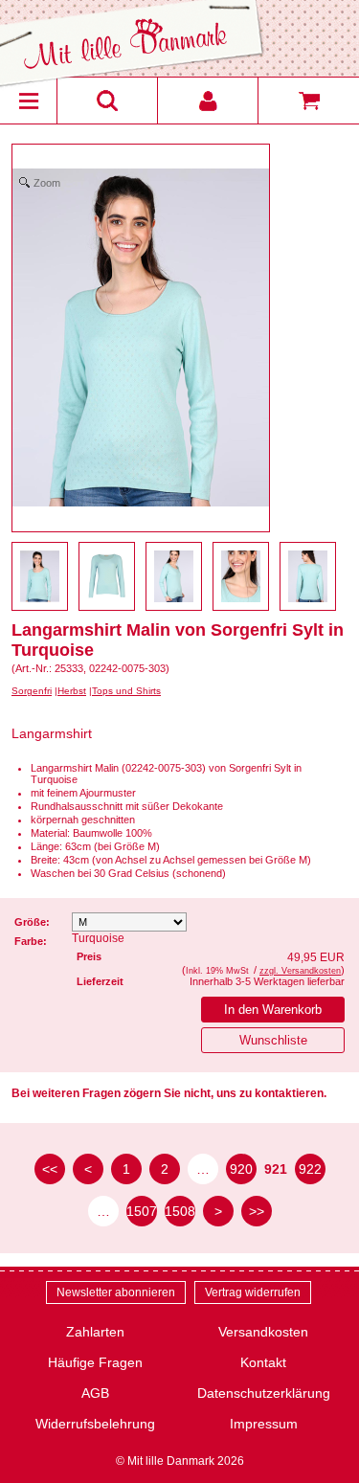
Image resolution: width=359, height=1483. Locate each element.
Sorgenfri (31, 690)
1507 (141, 1211)
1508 (180, 1211)
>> (256, 1211)
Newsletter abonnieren (115, 1292)
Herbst (71, 690)
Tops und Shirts (126, 690)
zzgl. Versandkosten (300, 971)
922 (310, 1169)
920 (241, 1169)
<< (49, 1169)
